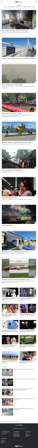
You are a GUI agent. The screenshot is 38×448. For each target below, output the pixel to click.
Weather (17, 6)
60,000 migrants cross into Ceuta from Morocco (9, 362)
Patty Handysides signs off (9, 197)
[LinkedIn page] (22, 425)
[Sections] (2, 2)
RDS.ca (2, 442)
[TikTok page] (18, 425)
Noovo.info (3, 440)
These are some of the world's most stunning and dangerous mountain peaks (10, 331)
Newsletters (11, 421)
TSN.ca (27, 436)
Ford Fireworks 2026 (7, 225)
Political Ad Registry (16, 436)
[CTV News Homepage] (19, 2)
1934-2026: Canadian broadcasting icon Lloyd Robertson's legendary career (27, 331)
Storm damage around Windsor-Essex (12, 170)
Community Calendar (27, 6)
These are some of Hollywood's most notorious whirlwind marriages (9, 346)
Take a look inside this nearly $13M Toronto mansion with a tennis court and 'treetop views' (27, 346)
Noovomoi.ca (3, 441)
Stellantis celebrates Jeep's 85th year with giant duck (16, 142)
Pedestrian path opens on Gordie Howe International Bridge (18, 58)
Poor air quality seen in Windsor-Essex (12, 84)
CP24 (27, 433)
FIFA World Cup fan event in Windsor (12, 113)
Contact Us (7, 421)
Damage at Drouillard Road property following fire (15, 251)
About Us (2, 421)
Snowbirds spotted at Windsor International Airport (16, 279)
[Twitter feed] (16, 425)
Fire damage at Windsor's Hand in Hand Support (15, 30)
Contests (33, 6)
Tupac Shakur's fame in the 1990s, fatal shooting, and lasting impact (27, 298)
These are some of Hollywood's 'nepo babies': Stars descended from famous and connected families (9, 315)
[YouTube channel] (20, 425)
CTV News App (16, 421)
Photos (21, 6)
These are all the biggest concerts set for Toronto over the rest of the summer (28, 315)
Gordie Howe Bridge (10, 6)
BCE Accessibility (4, 433)
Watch (5, 6)
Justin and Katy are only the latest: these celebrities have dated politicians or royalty (10, 298)
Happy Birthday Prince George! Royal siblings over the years (27, 362)
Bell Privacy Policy (16, 433)
